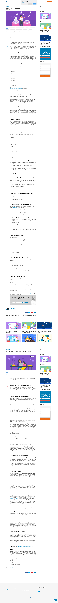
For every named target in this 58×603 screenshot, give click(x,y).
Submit (45, 75)
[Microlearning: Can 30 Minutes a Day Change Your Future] (44, 338)
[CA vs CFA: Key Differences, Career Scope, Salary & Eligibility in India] (45, 26)
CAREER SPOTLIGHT (8, 6)
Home (20, 1)
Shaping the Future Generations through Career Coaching (12, 575)
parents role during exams (8, 374)
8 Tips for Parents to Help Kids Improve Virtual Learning (12, 315)
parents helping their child (31, 372)
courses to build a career (15, 207)
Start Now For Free (25, 302)
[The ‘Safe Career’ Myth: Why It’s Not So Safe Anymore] (45, 38)
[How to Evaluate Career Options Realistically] (45, 16)
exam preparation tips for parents (12, 372)
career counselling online (24, 562)
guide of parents (26, 372)
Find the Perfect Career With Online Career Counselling (25, 546)
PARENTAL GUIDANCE (8, 349)
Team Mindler (7, 9)
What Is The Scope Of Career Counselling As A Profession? (29, 315)
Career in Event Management (33, 575)
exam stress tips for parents (20, 372)
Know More (7, 589)
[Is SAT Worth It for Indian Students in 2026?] (29, 338)
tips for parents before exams (16, 374)
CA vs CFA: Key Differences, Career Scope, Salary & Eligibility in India (44, 31)
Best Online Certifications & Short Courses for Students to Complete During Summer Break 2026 (13, 345)
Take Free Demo (49, 1)
